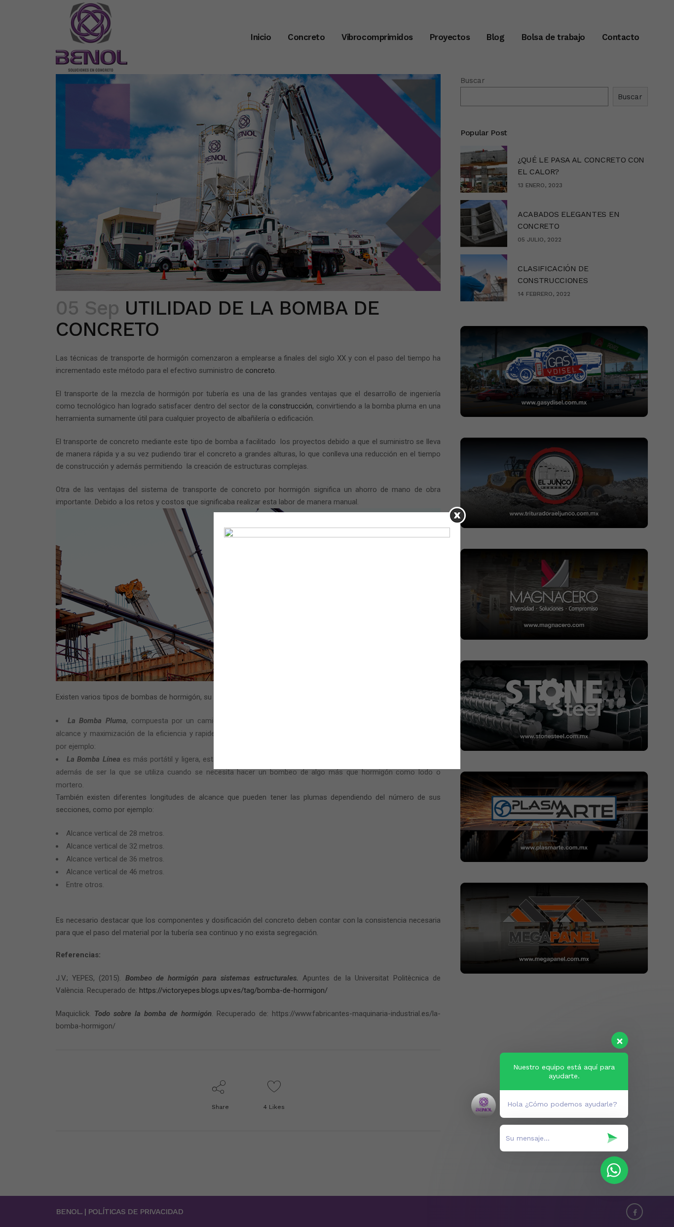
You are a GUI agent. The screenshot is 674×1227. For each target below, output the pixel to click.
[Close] (457, 515)
